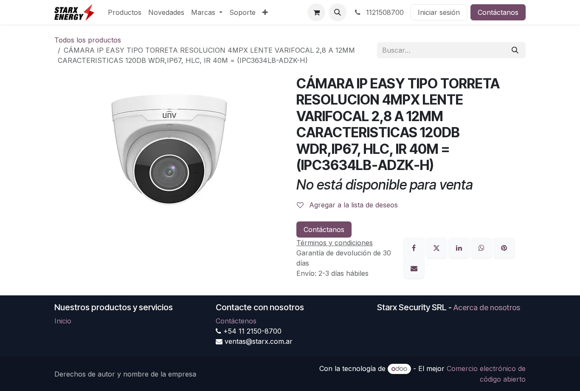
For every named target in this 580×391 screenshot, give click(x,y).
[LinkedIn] (460, 247)
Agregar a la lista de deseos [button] (352, 205)
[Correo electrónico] (414, 267)
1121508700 (384, 12)
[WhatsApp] (482, 247)
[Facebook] (415, 247)
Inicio (62, 321)
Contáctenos (236, 321)
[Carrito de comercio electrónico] (316, 12)
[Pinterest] (504, 247)
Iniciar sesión (439, 12)
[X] (437, 247)
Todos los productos (87, 40)
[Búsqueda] (515, 50)
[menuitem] (124, 12)
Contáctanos (498, 12)
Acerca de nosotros (486, 307)
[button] (337, 12)
